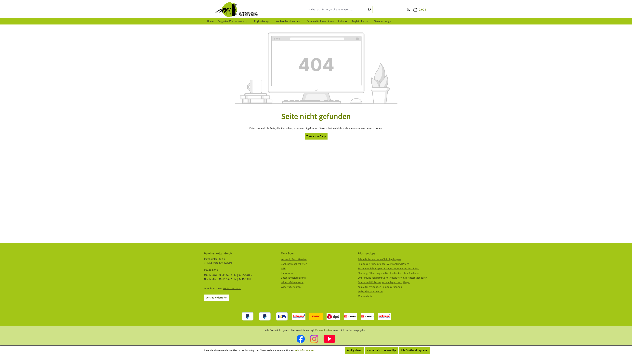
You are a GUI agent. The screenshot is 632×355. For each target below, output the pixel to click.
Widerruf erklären (291, 287)
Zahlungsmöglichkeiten (294, 264)
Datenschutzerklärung (293, 278)
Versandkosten (323, 330)
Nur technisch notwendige (381, 350)
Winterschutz (365, 296)
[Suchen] (369, 9)
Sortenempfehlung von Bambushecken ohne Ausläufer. (388, 268)
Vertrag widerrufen (216, 297)
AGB (283, 268)
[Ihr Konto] (408, 9)
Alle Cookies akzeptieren (414, 350)
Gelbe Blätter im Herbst (370, 291)
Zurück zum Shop (316, 136)
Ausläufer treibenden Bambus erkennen (380, 287)
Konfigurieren (354, 350)
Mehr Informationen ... (305, 350)
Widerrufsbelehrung (292, 282)
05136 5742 (211, 270)
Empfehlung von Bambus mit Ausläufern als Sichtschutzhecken (392, 278)
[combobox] (336, 9)
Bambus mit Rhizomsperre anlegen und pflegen (384, 282)
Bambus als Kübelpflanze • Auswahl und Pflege (383, 264)
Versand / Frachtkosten (294, 259)
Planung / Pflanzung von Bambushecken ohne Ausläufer (389, 273)
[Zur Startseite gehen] (239, 9)
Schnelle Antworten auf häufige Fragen (379, 259)
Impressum (287, 273)
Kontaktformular (232, 288)
